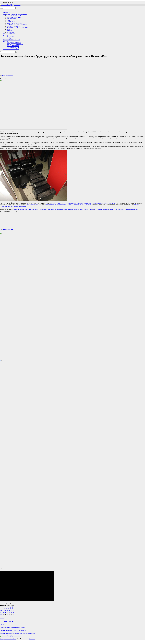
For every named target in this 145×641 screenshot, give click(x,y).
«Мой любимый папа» (32, 204)
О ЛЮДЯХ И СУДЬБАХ (14, 43)
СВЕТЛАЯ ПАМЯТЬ (13, 47)
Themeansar (32, 639)
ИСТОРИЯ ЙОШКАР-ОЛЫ (11, 40)
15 (11, 610)
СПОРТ (9, 29)
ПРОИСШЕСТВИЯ (9, 34)
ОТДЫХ (5, 35)
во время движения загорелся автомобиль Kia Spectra (77, 209)
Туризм (9, 38)
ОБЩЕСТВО (7, 41)
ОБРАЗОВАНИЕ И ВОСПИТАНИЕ (17, 27)
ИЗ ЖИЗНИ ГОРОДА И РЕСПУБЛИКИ (15, 14)
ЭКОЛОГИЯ (10, 32)
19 (5, 612)
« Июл (2, 618)
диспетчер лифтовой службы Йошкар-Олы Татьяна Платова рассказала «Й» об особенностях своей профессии (83, 203)
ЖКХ (8, 20)
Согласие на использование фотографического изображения (17, 633)
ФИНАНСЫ (10, 30)
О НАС (2, 624)
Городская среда (11, 18)
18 (3, 612)
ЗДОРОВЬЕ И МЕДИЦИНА (15, 23)
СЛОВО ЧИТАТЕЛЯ (13, 46)
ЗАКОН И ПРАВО (12, 21)
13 (7, 610)
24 (1, 614)
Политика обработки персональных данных (12, 627)
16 (13, 610)
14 (9, 610)
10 (1, 610)
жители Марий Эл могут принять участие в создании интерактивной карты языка (38, 209)
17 (1, 612)
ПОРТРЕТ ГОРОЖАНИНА (15, 44)
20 (7, 612)
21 (9, 612)
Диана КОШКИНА (7, 75)
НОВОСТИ (6, 12)
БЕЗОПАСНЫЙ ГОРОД (14, 15)
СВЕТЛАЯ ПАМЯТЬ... (7, 621)
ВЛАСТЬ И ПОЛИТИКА (14, 17)
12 (5, 610)
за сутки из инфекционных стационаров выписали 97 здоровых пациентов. (116, 209)
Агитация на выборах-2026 (11, 49)
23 (13, 612)
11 (3, 610)
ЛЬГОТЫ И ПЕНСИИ (13, 26)
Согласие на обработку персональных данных (13, 630)
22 (11, 612)
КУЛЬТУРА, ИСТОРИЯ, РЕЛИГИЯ (17, 24)
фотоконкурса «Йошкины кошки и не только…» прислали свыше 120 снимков (68, 204)
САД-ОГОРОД (11, 37)
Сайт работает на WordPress (8, 639)
